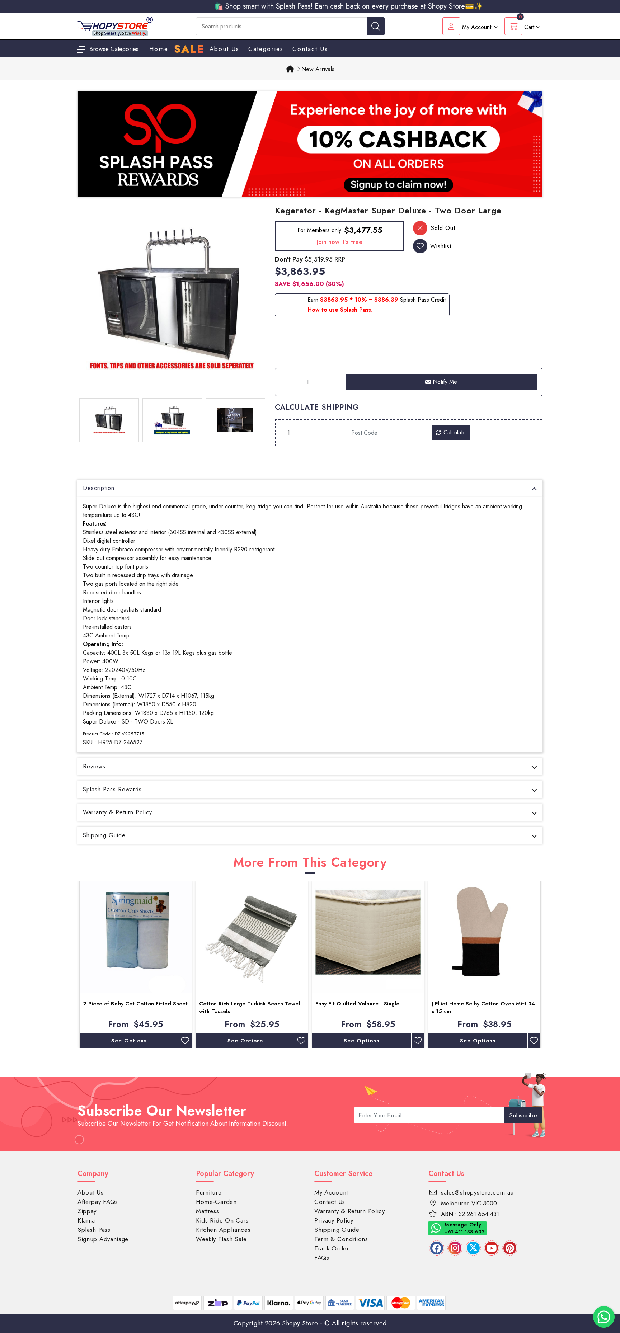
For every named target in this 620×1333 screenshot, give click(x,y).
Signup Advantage (103, 1239)
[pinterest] (509, 1248)
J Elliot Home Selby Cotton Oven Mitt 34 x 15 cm (483, 1007)
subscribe (523, 1115)
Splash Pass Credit (423, 300)
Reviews (94, 766)
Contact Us (310, 48)
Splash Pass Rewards (112, 789)
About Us (224, 48)
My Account (331, 1192)
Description (98, 488)
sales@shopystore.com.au (477, 1192)
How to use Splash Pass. (339, 310)
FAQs (321, 1257)
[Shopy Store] (115, 26)
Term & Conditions (341, 1239)
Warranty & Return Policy (117, 812)
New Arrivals (317, 69)
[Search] (376, 26)
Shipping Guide (104, 835)
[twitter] (473, 1248)
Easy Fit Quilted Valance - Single (357, 1004)
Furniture (208, 1192)
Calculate (454, 432)
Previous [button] (72, 964)
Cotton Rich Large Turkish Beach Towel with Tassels (249, 1007)
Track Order (331, 1248)
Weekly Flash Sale (221, 1239)
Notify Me (444, 382)
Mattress (207, 1211)
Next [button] (547, 964)
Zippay (87, 1211)
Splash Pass (94, 1229)
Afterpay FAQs (98, 1201)
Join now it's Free (339, 241)
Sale (189, 49)
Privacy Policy (333, 1220)
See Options (129, 1041)
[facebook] (436, 1248)
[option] (172, 300)
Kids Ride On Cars (222, 1220)
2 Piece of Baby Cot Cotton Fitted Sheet (135, 1004)
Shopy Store (300, 1323)
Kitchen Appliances (223, 1229)
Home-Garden (216, 1201)
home (158, 48)
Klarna (86, 1220)
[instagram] (454, 1248)
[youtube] (491, 1248)
